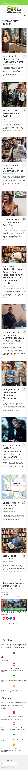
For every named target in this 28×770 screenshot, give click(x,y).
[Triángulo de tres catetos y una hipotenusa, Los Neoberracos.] (14, 373)
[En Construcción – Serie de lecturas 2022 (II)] (14, 94)
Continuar (12, 75)
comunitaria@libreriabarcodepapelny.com (12, 596)
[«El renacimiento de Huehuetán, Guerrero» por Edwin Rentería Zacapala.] (14, 316)
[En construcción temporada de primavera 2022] (14, 487)
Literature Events (19, 459)
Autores (10, 64)
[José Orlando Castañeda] (14, 540)
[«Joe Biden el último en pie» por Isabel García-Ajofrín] (14, 40)
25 (20, 579)
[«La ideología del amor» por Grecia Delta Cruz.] (14, 203)
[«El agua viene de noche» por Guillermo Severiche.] (14, 149)
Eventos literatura (12, 119)
